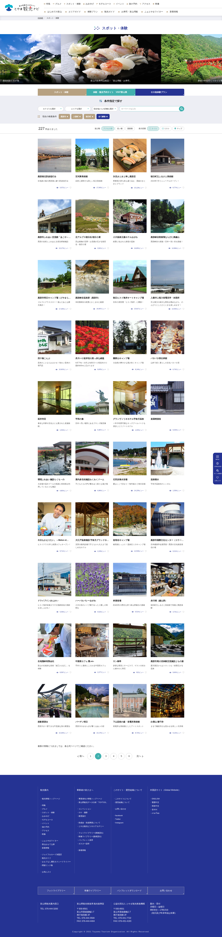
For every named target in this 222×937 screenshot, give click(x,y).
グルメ (44, 809)
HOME (40, 18)
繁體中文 (155, 802)
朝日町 (88, 116)
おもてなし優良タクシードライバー (56, 862)
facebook (119, 815)
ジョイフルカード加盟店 (52, 854)
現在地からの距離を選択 (103, 109)
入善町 (76, 116)
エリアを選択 (76, 109)
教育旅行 (82, 816)
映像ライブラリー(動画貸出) (90, 836)
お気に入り (46, 872)
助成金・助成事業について (89, 823)
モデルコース (47, 820)
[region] (133, 5)
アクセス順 (107, 128)
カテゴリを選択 (49, 109)
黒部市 (63, 116)
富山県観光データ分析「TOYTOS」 (93, 802)
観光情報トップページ (51, 799)
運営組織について (122, 802)
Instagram (119, 823)
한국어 (154, 809)
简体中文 (155, 806)
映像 (44, 834)
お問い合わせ (120, 809)
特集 (44, 805)
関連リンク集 (47, 865)
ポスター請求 (84, 844)
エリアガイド (74, 12)
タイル (154, 128)
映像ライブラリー (93, 890)
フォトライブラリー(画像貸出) (91, 833)
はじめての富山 (54, 12)
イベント (45, 823)
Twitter (118, 819)
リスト (167, 128)
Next (190, 61)
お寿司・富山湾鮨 (129, 12)
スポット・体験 (53, 18)
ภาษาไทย (155, 813)
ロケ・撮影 (83, 812)
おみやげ (45, 816)
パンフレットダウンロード (129, 890)
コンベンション (85, 809)
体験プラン (92, 12)
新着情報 (173, 12)
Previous (32, 61)
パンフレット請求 (86, 840)
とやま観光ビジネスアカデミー (91, 826)
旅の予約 (45, 827)
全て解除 (102, 116)
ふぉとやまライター (153, 12)
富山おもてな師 (48, 844)
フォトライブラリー (56, 890)
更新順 (130, 128)
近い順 (120, 128)
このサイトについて (123, 799)
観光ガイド (109, 12)
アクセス (45, 830)
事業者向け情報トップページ (90, 799)
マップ (179, 128)
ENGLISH (156, 799)
